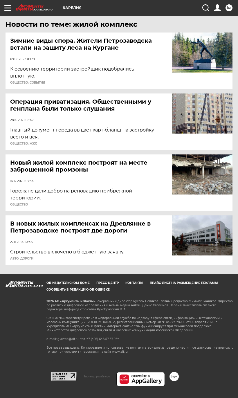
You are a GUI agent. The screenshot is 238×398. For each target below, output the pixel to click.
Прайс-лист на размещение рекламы (184, 283)
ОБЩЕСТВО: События (27, 82)
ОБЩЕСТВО (19, 204)
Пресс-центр (107, 283)
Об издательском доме (68, 283)
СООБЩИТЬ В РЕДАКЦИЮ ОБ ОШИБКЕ (78, 289)
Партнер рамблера (96, 376)
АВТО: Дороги (21, 258)
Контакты (134, 283)
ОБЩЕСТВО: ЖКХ (23, 143)
